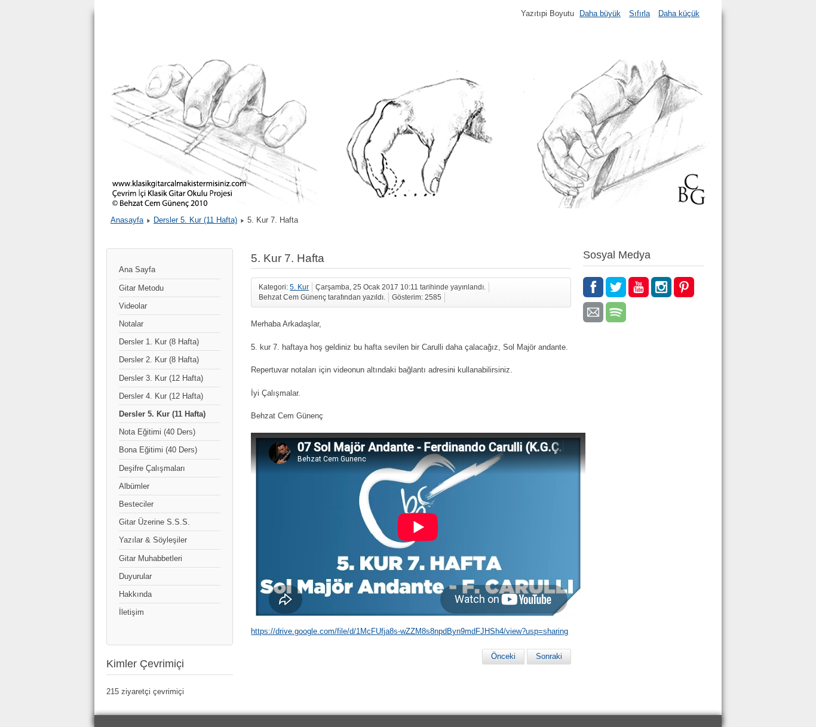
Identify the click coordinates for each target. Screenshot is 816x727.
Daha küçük (679, 13)
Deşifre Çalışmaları (152, 468)
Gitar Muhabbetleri (150, 558)
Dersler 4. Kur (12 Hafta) (161, 396)
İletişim (131, 612)
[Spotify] (616, 312)
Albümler (134, 486)
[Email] (593, 312)
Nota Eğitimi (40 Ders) (157, 431)
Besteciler (136, 504)
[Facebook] (593, 287)
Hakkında (135, 594)
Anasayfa (127, 219)
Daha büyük (600, 13)
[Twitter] (616, 287)
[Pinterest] (684, 287)
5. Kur (299, 287)
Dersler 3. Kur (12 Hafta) (161, 378)
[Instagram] (661, 287)
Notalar (131, 323)
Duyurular (135, 576)
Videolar (133, 305)
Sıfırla (639, 13)
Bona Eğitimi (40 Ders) (158, 449)
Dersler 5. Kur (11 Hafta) (195, 219)
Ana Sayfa (137, 269)
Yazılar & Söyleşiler (153, 539)
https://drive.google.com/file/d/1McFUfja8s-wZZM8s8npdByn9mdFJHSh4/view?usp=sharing (409, 631)
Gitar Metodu (141, 288)
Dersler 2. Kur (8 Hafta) (159, 359)
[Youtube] (638, 287)
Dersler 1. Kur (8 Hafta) (159, 341)
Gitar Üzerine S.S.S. (154, 521)
